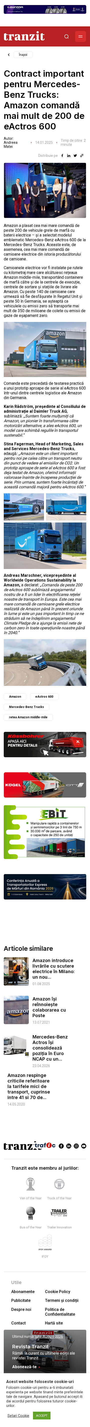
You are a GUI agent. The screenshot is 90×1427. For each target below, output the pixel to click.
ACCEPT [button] (42, 1415)
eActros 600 (44, 696)
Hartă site (54, 1323)
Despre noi (21, 1309)
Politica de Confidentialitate (60, 1312)
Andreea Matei (11, 144)
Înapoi (23, 55)
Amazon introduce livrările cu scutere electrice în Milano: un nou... (53, 969)
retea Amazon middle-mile (28, 717)
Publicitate (20, 1300)
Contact (18, 1323)
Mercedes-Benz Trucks (26, 707)
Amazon (15, 696)
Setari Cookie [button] (18, 1415)
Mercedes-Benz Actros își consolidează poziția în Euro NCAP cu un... (50, 1048)
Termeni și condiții (61, 1300)
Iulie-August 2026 (49, 1337)
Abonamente (22, 1291)
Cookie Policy (57, 1291)
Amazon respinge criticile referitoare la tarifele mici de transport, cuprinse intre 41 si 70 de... (29, 1086)
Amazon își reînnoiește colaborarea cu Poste (49, 1007)
